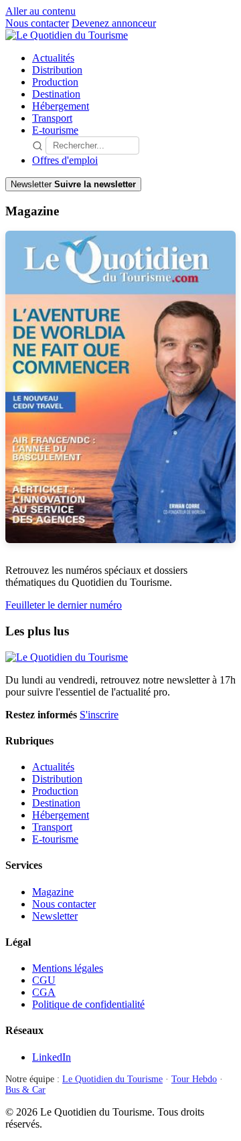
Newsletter (55, 916)
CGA (44, 992)
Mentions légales (67, 968)
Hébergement (60, 106)
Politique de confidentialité (88, 1004)
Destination (56, 94)
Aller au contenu (40, 11)
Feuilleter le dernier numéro (63, 605)
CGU (44, 980)
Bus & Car (25, 1090)
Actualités (53, 58)
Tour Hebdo (194, 1079)
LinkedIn (51, 1057)
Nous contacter (37, 23)
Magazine (53, 892)
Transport (52, 118)
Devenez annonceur (114, 23)
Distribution (57, 70)
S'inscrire (99, 714)
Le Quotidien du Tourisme (112, 1079)
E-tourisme (55, 130)
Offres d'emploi (65, 160)
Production (55, 82)
